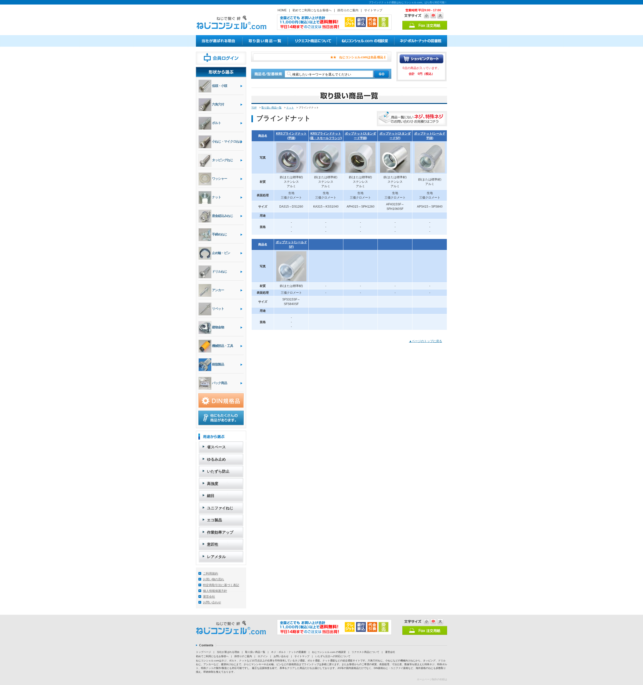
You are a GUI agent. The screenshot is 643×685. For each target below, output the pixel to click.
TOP (254, 107)
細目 (211, 495)
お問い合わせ (212, 602)
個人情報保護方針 (215, 591)
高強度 (212, 483)
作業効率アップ (220, 532)
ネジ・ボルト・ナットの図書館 (288, 652)
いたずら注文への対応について (332, 656)
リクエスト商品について (365, 652)
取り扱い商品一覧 (271, 107)
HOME (282, 10)
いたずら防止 (218, 471)
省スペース (216, 447)
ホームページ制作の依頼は (432, 679)
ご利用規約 (210, 573)
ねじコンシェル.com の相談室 (329, 652)
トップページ (203, 652)
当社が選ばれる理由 (228, 652)
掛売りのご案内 (347, 10)
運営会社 (209, 596)
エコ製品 (214, 520)
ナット (290, 107)
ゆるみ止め (216, 459)
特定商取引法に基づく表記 (221, 585)
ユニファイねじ (220, 508)
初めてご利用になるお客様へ (312, 10)
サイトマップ (373, 10)
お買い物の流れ (213, 579)
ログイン (263, 656)
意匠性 (212, 544)
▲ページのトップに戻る (425, 341)
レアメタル (216, 556)
